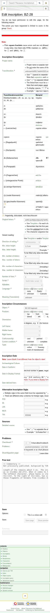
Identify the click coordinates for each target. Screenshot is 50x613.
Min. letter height (8, 246)
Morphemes (6, 558)
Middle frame (7, 330)
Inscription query (8, 578)
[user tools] (46, 3)
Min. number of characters (12, 266)
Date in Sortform (8, 367)
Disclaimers (19, 610)
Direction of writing (9, 242)
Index (4, 573)
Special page (4, 9)
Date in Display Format (11, 374)
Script (4, 280)
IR (3, 403)
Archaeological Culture (10, 363)
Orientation (6, 320)
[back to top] (25, 596)
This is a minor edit (34, 515)
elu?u (38, 175)
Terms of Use (15, 608)
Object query (7, 575)
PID (3, 399)
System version (8, 590)
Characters (6, 561)
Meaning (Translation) (10, 297)
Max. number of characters (12, 270)
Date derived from (9, 383)
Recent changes (8, 585)
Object (4, 308)
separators (38, 77)
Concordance (7, 563)
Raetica (5, 549)
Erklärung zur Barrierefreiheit (34, 610)
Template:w (32, 239)
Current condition (8, 342)
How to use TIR (8, 571)
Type (4, 345)
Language (6, 289)
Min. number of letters (10, 256)
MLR (4, 411)
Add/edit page (7, 588)
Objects (5, 551)
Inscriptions (6, 554)
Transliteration (7, 71)
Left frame (6, 326)
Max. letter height (9, 250)
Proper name (7, 61)
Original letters (7, 219)
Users (9, 28)
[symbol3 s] (47, 158)
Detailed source (8, 425)
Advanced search (8, 580)
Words (5, 556)
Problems (5, 446)
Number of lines (8, 277)
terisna (38, 125)
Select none (37, 289)
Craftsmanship (7, 339)
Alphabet (5, 285)
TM (3, 415)
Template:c (34, 223)
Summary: (6, 529)
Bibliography (6, 566)
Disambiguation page (10, 453)
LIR (3, 407)
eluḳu (38, 181)
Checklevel (6, 442)
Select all (28, 289)
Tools (45, 9)
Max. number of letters (11, 260)
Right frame (6, 334)
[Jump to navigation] (4, 3)
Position (5, 312)
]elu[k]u (39, 187)
